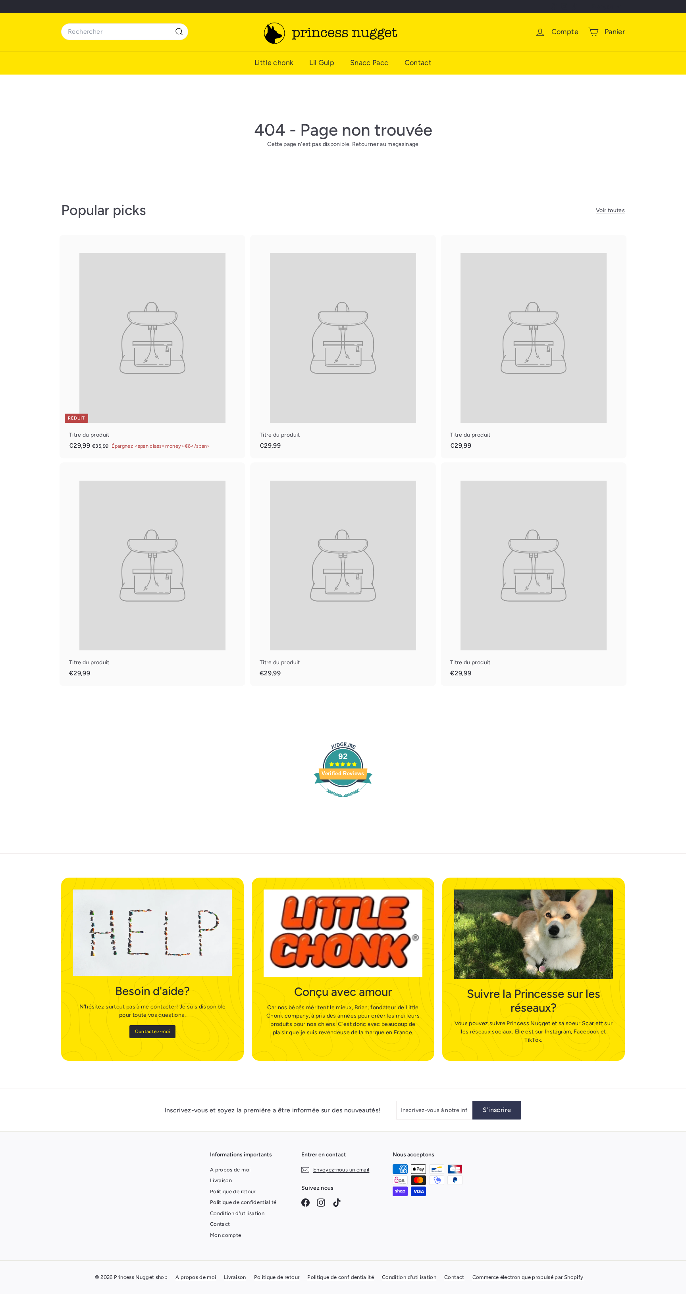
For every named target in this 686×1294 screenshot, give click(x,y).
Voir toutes (610, 210)
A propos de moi (230, 1170)
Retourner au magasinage (385, 144)
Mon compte (225, 1235)
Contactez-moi (152, 1031)
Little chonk (273, 62)
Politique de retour (233, 1191)
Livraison (221, 1180)
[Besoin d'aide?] (152, 933)
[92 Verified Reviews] (343, 801)
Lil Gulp (321, 62)
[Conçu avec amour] (343, 933)
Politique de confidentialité (243, 1202)
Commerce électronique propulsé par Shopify (528, 1277)
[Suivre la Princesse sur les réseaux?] (533, 934)
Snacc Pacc (369, 62)
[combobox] (124, 31)
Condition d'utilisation (237, 1213)
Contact (418, 62)
